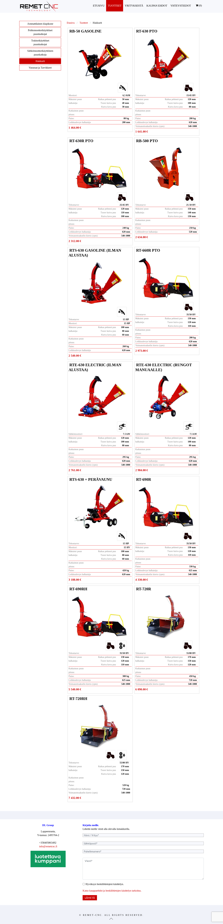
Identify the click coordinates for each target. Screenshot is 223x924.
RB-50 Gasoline (85, 31)
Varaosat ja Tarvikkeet (40, 67)
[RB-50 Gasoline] (99, 58)
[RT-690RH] (99, 616)
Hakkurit (40, 61)
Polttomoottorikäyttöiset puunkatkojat (40, 32)
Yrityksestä (134, 5)
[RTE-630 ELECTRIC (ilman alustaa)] (99, 397)
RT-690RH (78, 589)
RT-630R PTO (81, 141)
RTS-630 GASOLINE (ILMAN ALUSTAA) (95, 252)
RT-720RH (78, 699)
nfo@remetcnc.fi (48, 846)
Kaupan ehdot (156, 5)
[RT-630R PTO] (99, 168)
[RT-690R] (166, 507)
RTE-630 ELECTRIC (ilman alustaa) (95, 367)
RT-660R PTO (148, 250)
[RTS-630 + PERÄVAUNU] (99, 507)
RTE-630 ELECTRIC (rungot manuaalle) (163, 367)
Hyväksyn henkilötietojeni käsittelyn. (105, 884)
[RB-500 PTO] (166, 168)
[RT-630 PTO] (166, 58)
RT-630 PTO (146, 31)
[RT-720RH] (99, 726)
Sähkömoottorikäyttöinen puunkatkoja (40, 52)
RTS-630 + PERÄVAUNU (90, 479)
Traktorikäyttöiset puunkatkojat (40, 42)
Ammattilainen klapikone (40, 23)
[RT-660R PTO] (166, 277)
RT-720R (143, 589)
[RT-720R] (166, 616)
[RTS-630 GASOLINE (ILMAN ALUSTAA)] (99, 282)
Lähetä (90, 897)
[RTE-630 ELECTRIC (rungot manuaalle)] (166, 397)
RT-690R (143, 479)
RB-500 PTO (147, 141)
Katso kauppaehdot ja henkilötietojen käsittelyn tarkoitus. (112, 890)
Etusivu (98, 5)
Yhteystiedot (180, 5)
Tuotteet (114, 5)
